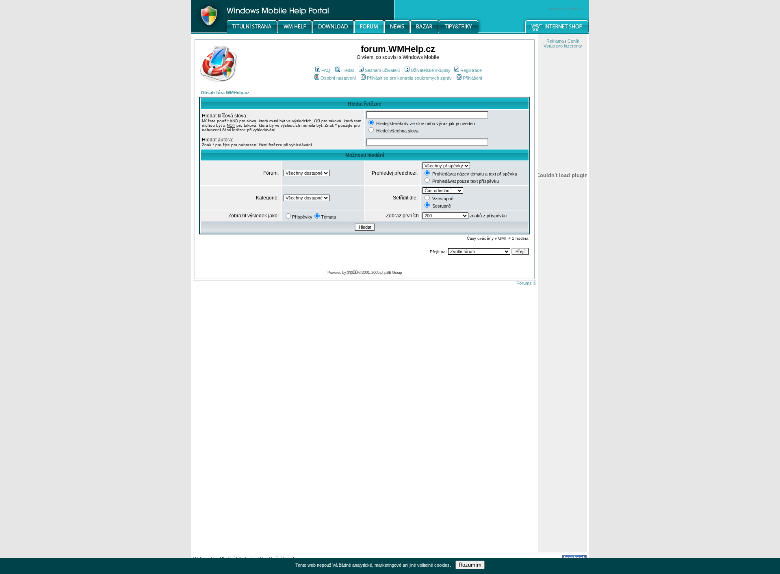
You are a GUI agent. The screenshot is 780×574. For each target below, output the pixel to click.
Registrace (471, 70)
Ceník (573, 41)
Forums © (526, 283)
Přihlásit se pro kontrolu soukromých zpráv (409, 78)
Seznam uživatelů (382, 70)
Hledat (347, 70)
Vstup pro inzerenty (563, 45)
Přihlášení (472, 78)
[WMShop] (557, 32)
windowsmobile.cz (565, 8)
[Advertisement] (562, 424)
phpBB (352, 272)
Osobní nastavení (338, 78)
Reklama (555, 41)
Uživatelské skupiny (431, 70)
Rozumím (470, 565)
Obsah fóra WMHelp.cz (225, 92)
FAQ (325, 70)
